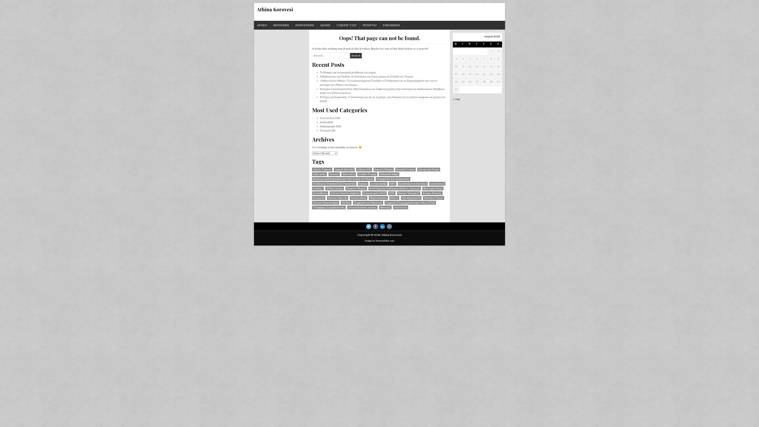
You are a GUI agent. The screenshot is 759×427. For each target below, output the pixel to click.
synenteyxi (437, 183)
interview (348, 174)
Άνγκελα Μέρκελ (356, 188)
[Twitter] (368, 226)
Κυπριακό (318, 197)
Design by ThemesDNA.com (379, 241)
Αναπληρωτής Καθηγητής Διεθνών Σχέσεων (394, 188)
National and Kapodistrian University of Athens (343, 179)
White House (334, 188)
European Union (428, 169)
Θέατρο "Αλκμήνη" (408, 193)
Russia (363, 183)
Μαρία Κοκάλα (378, 197)
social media (378, 183)
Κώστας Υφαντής (337, 197)
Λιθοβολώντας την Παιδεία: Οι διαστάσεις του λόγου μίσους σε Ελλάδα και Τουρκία (366, 76)
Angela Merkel (344, 169)
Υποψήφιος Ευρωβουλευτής (329, 207)
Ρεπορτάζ (370, 25)
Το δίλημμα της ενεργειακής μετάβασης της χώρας (348, 72)
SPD (392, 183)
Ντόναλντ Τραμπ (433, 197)
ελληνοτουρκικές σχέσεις (362, 207)
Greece (334, 174)
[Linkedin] (382, 226)
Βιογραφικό (281, 25)
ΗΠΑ (392, 193)
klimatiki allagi (389, 174)
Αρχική (262, 25)
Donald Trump (405, 169)
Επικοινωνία (391, 25)
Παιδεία (346, 202)
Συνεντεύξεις (347, 25)
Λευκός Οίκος (358, 197)
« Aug (456, 99)
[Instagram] (389, 226)
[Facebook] (375, 226)
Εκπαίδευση (320, 193)
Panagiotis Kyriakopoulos (393, 179)
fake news (319, 174)
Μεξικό (394, 197)
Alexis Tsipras (322, 169)
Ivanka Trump (367, 174)
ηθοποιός (385, 207)
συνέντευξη (400, 207)
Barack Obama (384, 169)
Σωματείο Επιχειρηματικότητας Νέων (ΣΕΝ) (410, 202)
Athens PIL (364, 169)
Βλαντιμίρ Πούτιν (433, 188)
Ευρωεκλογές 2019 (374, 193)
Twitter (318, 188)
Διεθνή (325, 25)
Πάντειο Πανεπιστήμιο (325, 202)
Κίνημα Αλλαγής (432, 193)
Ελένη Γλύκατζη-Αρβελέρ (345, 193)
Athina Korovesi (275, 9)
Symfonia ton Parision (413, 183)
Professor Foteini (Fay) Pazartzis (334, 183)
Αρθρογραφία (304, 25)
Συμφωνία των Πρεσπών (368, 202)
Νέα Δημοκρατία (411, 197)
